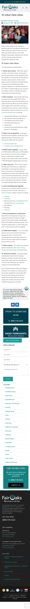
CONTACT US (15, 485)
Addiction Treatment (11, 427)
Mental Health (9, 439)
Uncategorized (9, 388)
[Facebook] (13, 305)
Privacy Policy (14, 595)
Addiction (8, 435)
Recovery (8, 431)
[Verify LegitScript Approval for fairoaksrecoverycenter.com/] (21, 590)
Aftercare (8, 423)
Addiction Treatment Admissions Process (13, 557)
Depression (8, 395)
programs (6, 291)
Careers (6, 575)
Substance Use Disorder (12, 403)
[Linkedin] (17, 305)
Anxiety (7, 419)
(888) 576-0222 (20, 2)
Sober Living (9, 458)
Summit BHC (12, 506)
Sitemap (15, 598)
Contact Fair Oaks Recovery (12, 579)
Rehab (7, 450)
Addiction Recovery (22, 23)
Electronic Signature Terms (17, 597)
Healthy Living (9, 411)
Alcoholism (8, 442)
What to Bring (8, 571)
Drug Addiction (9, 399)
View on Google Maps (8, 536)
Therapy (7, 407)
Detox (7, 454)
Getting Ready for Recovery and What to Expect (16, 566)
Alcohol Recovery (10, 392)
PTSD (7, 415)
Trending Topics (10, 446)
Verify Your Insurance (10, 562)
